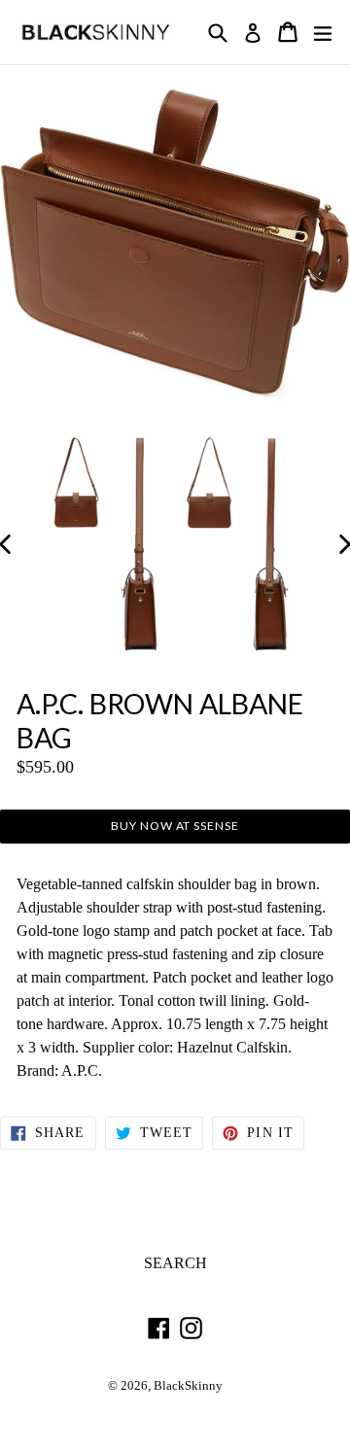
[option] (77, 483)
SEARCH (175, 1263)
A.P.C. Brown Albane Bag (160, 720)
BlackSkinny (188, 1386)
